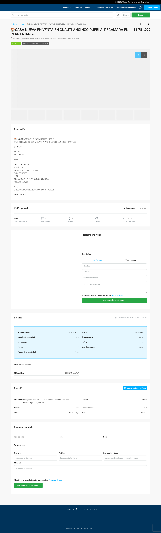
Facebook (70, 509)
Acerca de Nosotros (103, 8)
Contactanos (66, 8)
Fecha (61, 437)
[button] (140, 24)
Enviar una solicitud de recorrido (28, 485)
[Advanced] (118, 15)
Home (15, 24)
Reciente (44, 43)
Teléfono (62, 453)
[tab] (138, 55)
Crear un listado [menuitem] (152, 8)
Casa (22, 24)
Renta (87, 8)
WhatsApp (93, 509)
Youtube (81, 509)
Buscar (141, 15)
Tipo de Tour (19, 437)
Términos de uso (116, 295)
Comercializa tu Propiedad (126, 8)
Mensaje (17, 463)
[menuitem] (140, 7)
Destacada (35, 43)
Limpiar (126, 15)
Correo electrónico (110, 453)
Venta (77, 8)
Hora (105, 437)
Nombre (17, 453)
